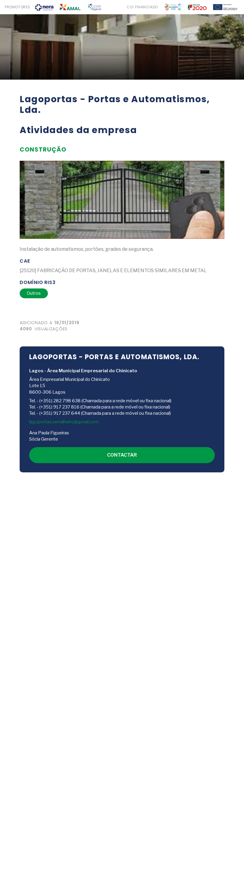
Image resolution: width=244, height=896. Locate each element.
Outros (34, 293)
